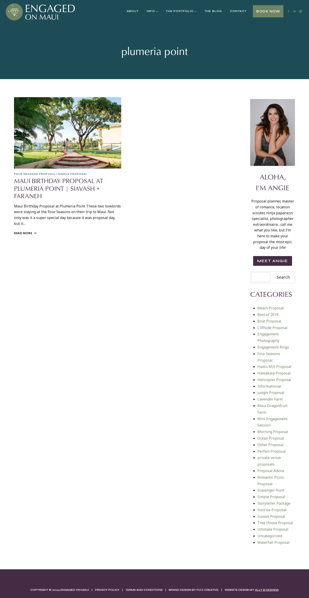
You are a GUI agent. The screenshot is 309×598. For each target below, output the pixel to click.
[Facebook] (288, 11)
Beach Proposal (270, 308)
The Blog (213, 11)
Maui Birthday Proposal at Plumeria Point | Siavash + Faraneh (58, 188)
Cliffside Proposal (272, 327)
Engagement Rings (273, 347)
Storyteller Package (273, 503)
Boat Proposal (269, 321)
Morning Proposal (272, 431)
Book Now (268, 11)
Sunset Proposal (271, 516)
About (133, 11)
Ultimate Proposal (272, 529)
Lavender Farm (270, 399)
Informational (269, 386)
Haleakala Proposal (274, 373)
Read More (25, 233)
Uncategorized (269, 535)
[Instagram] (300, 11)
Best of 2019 (267, 314)
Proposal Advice (270, 470)
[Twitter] (294, 11)
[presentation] (67, 133)
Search (283, 277)
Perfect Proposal (271, 451)
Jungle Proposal (270, 392)
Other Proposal (270, 444)
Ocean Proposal (270, 438)
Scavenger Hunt (270, 490)
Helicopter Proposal (274, 379)
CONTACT (238, 11)
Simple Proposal (72, 174)
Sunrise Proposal (272, 509)
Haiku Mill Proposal (274, 366)
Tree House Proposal (275, 522)
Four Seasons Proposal (35, 174)
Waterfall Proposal (273, 542)
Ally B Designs (267, 589)
